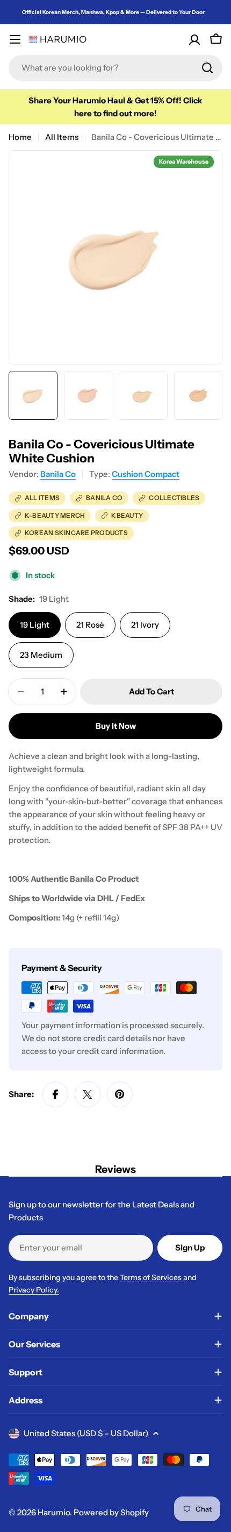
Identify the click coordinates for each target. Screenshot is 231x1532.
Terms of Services (151, 1277)
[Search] (207, 67)
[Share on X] (87, 1094)
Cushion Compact (145, 474)
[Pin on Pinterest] (120, 1094)
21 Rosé (90, 625)
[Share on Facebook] (55, 1094)
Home (20, 137)
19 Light (34, 625)
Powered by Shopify (111, 1512)
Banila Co (58, 474)
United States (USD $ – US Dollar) (86, 1433)
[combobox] (115, 68)
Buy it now (116, 726)
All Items (61, 137)
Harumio (54, 1512)
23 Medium (41, 655)
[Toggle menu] (15, 39)
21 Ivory (145, 625)
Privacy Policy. (34, 1290)
